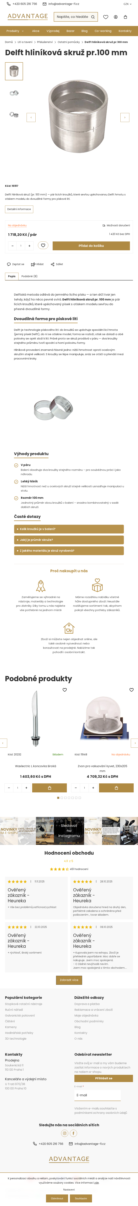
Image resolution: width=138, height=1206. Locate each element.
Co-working (103, 31)
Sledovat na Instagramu (69, 830)
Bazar (70, 31)
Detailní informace (19, 209)
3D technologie (15, 1039)
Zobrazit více (69, 980)
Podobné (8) (30, 276)
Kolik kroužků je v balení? (38, 529)
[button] (124, 117)
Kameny (11, 1027)
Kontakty (125, 31)
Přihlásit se (103, 1078)
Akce (35, 31)
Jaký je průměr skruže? (36, 540)
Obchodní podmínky (89, 1021)
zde (96, 1183)
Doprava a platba (87, 1004)
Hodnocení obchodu (69, 853)
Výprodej (53, 31)
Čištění (10, 1021)
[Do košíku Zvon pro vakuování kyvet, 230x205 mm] (116, 787)
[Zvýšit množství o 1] (29, 246)
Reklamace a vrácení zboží (93, 1010)
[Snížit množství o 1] (12, 246)
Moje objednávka (86, 1015)
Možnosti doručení (118, 225)
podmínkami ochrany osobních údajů (100, 1113)
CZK (126, 4)
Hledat (93, 17)
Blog (84, 31)
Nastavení (69, 1189)
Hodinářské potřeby (19, 1033)
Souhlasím (81, 1198)
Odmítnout (57, 1198)
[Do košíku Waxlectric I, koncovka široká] (49, 787)
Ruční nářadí (14, 1010)
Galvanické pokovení (20, 1015)
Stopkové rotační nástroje (23, 1004)
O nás (78, 1039)
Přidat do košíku (91, 246)
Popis (11, 276)
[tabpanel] (35, 740)
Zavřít (84, 270)
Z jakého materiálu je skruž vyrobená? (47, 551)
